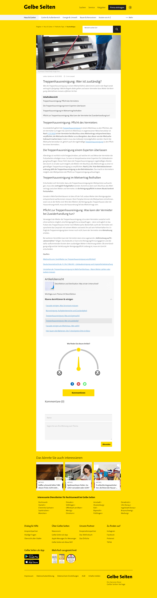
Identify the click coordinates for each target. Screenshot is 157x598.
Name (49, 418)
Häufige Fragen (30, 535)
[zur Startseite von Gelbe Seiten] (120, 576)
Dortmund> (43, 502)
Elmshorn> (70, 513)
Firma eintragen (117, 7)
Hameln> (42, 505)
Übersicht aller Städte (32, 538)
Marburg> (125, 513)
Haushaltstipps (71, 27)
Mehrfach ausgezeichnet (64, 550)
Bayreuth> (97, 510)
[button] (82, 7)
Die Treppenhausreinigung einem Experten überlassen (64, 106)
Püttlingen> (98, 513)
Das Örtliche (84, 538)
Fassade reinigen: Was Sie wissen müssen (62, 305)
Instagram (111, 531)
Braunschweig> (127, 510)
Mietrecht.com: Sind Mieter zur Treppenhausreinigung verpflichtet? (69, 259)
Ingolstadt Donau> (128, 508)
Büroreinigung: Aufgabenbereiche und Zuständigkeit (66, 310)
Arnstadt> (97, 502)
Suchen (82, 7)
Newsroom (56, 531)
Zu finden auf (113, 526)
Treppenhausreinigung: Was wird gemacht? (63, 315)
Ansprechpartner (31, 531)
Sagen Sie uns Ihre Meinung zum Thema (62, 426)
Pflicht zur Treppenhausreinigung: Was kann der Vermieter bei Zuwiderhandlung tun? (76, 115)
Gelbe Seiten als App (60, 535)
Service (91, 7)
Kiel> (95, 508)
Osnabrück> (126, 502)
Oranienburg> (98, 505)
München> (42, 513)
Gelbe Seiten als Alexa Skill (62, 542)
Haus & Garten (48, 27)
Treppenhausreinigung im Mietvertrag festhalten (62, 110)
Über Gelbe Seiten (61, 526)
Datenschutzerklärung (45, 576)
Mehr (129, 18)
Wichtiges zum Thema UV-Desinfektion (60, 294)
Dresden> (70, 502)
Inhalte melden (94, 576)
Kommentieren (78, 392)
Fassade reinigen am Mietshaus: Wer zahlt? (63, 326)
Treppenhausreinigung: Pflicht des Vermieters (61, 101)
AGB (83, 576)
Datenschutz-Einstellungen (68, 576)
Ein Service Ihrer (116, 583)
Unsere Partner (86, 526)
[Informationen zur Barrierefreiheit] (130, 7)
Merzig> (69, 510)
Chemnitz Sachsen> (46, 508)
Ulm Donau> (126, 505)
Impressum (28, 576)
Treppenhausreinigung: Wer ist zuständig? (62, 321)
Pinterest (110, 538)
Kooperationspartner (87, 531)
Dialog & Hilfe (31, 526)
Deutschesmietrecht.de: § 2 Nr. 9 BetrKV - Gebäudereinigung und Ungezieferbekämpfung (78, 264)
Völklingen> (70, 505)
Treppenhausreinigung (72, 128)
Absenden (106, 444)
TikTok (109, 542)
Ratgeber (101, 7)
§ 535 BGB (51, 133)
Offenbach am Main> (74, 508)
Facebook (110, 535)
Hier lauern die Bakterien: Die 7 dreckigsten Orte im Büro (68, 331)
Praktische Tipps (59, 27)
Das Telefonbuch (85, 535)
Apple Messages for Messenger (64, 538)
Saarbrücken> (43, 510)
